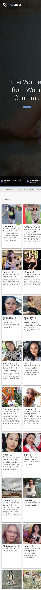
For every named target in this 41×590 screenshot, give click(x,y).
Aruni (6, 455)
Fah (26, 363)
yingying (28, 409)
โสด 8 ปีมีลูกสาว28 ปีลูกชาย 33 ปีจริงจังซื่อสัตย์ (11, 462)
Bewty (27, 272)
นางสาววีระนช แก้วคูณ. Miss (11, 371)
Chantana (8, 226)
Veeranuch (8, 363)
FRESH (28, 500)
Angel (27, 546)
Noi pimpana (9, 546)
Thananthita (9, 409)
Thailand (29, 190)
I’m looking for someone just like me (11, 325)
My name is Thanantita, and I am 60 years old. (11, 416)
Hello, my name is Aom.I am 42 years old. (11, 507)
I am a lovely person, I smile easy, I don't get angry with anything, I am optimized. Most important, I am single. (11, 512)
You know (8, 317)
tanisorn (28, 317)
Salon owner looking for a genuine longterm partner (11, 233)
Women (20, 190)
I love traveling (7, 327)
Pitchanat (8, 500)
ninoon (6, 272)
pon (26, 455)
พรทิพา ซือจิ (30, 227)
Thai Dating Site (7, 190)
